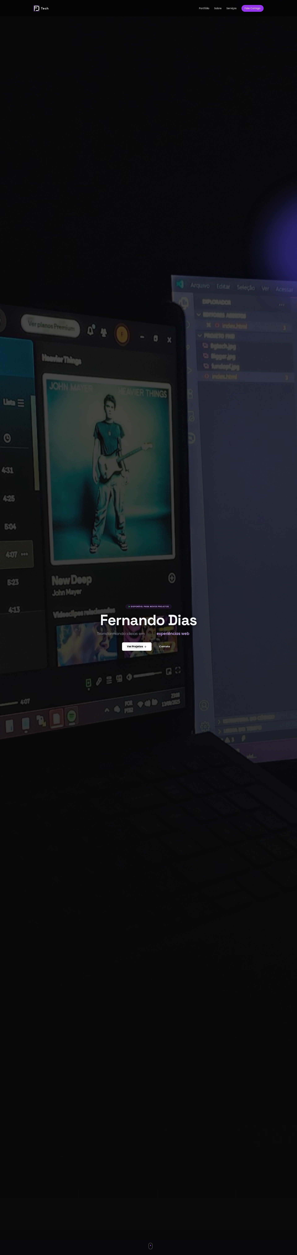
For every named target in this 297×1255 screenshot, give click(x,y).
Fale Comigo (252, 8)
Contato (164, 646)
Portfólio (204, 8)
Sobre (218, 8)
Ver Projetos (135, 646)
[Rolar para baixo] (150, 1246)
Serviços (231, 8)
